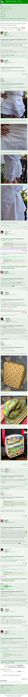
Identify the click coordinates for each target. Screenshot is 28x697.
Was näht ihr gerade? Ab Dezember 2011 (13, 23)
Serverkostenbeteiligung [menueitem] (7, 8)
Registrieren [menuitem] (4, 16)
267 (4, 80)
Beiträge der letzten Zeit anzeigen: (11, 665)
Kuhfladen (14, 25)
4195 (9, 293)
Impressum (3, 692)
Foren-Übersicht (10, 18)
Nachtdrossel (3, 320)
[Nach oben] (26, 76)
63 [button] (20, 29)
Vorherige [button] (12, 29)
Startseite (4, 18)
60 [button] (16, 29)
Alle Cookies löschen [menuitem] (6, 691)
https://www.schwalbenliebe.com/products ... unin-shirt (13, 311)
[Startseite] (2, 0)
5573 (8, 34)
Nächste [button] (23, 29)
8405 (9, 233)
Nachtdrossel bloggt (5, 338)
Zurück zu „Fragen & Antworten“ (11, 675)
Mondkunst (12, 54)
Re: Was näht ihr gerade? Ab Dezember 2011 (14, 39)
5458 (8, 61)
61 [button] (17, 29)
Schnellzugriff (14, 5)
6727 (5, 588)
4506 (9, 471)
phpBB (10, 695)
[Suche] (22, 28)
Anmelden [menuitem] (4, 14)
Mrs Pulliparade (14, 560)
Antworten (4, 28)
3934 (10, 320)
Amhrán (2, 62)
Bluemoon (2, 294)
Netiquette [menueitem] (4, 10)
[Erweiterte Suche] (24, 28)
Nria (1, 34)
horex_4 (2, 78)
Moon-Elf (2, 233)
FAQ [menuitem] (2, 12)
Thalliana (2, 471)
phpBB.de (19, 696)
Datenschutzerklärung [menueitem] (6, 6)
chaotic (2, 583)
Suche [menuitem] (1, 20)
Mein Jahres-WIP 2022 (5, 488)
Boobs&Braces (9, 25)
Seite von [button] (11, 29)
